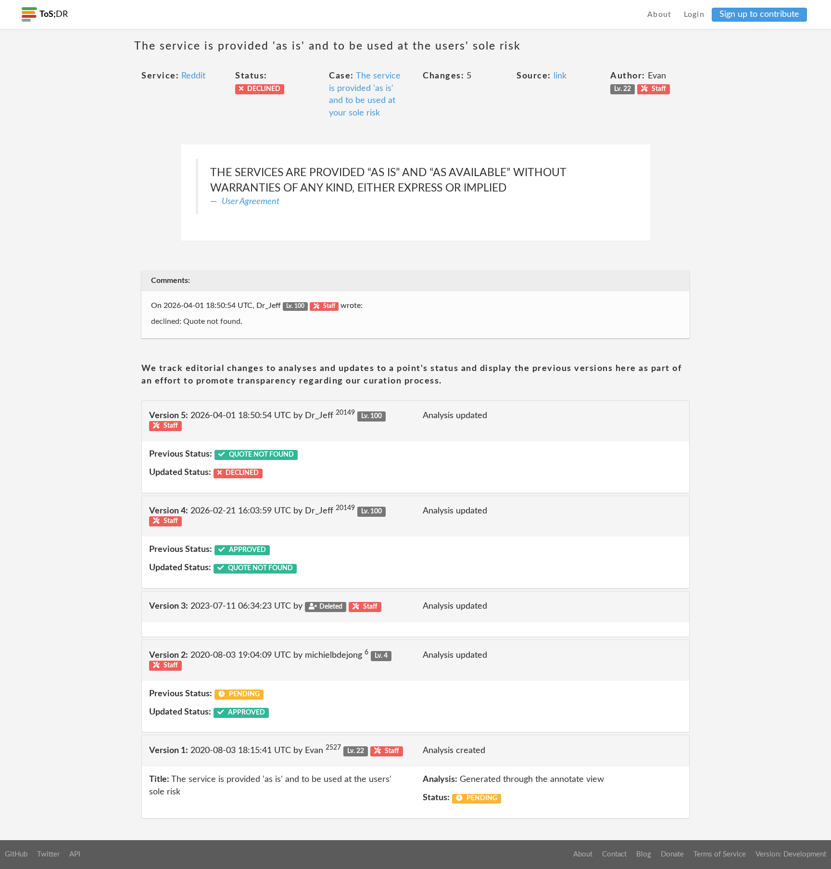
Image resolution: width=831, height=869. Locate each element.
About (659, 14)
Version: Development (790, 854)
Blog (643, 854)
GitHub (16, 854)
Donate (672, 854)
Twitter (48, 854)
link (560, 76)
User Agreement (250, 201)
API (74, 854)
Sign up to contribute (759, 14)
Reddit (193, 76)
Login (694, 14)
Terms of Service (719, 854)
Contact (614, 854)
